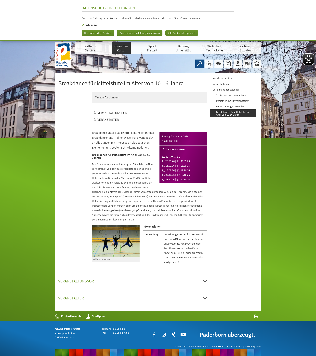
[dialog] (158, 20)
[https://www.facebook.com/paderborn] (154, 334)
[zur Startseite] (63, 55)
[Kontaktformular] (209, 64)
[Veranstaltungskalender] (228, 64)
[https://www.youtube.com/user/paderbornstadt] (183, 334)
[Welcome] (247, 64)
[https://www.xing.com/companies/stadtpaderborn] (173, 334)
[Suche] (199, 64)
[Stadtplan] (238, 64)
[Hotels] (257, 64)
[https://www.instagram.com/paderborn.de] (163, 334)
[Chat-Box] (218, 64)
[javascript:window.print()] (253, 317)
